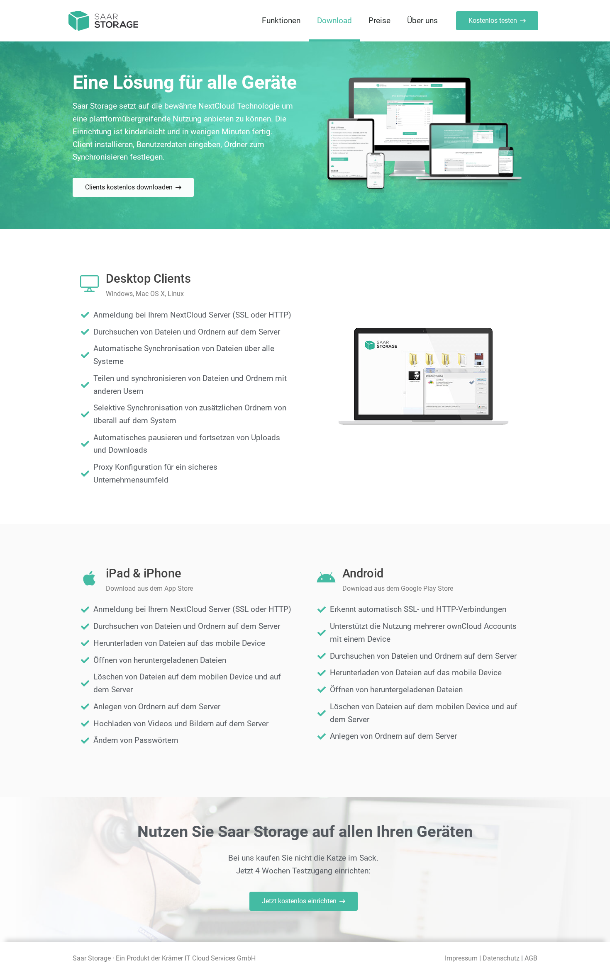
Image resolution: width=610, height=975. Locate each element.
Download (334, 20)
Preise (379, 20)
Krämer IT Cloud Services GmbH (209, 958)
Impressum (461, 958)
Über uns (422, 20)
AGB (531, 958)
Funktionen (281, 20)
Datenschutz (502, 958)
